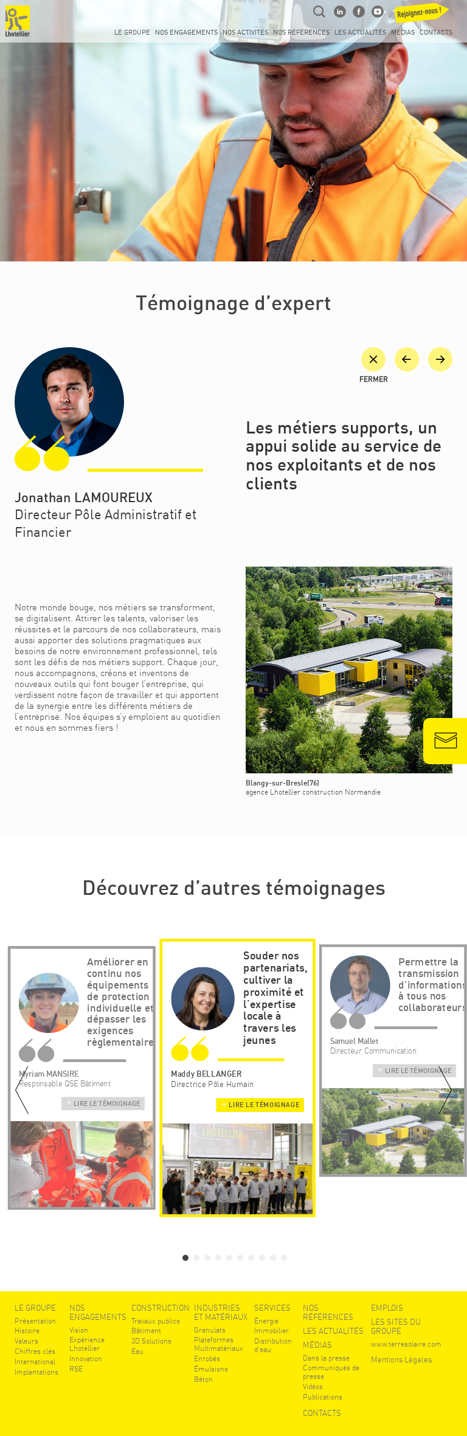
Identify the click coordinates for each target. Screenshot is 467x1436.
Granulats (210, 1330)
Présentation (35, 1321)
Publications (322, 1397)
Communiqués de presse (331, 1372)
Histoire (27, 1331)
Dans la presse (326, 1358)
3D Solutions (151, 1341)
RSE (76, 1369)
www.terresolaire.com (406, 1344)
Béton (203, 1380)
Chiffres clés (35, 1352)
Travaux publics (155, 1321)
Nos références (301, 32)
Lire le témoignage (107, 1104)
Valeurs (26, 1341)
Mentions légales (401, 1359)
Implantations (36, 1372)
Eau (137, 1352)
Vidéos (313, 1387)
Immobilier (271, 1331)
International (35, 1362)
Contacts (436, 32)
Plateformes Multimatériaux (218, 1344)
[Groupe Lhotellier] (17, 20)
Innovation (85, 1359)
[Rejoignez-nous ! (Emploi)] (424, 16)
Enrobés (207, 1359)
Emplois (387, 1308)
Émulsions (211, 1369)
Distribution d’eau (273, 1346)
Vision (78, 1330)
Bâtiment (146, 1331)
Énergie (266, 1321)
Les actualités (360, 32)
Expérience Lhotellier (87, 1344)
